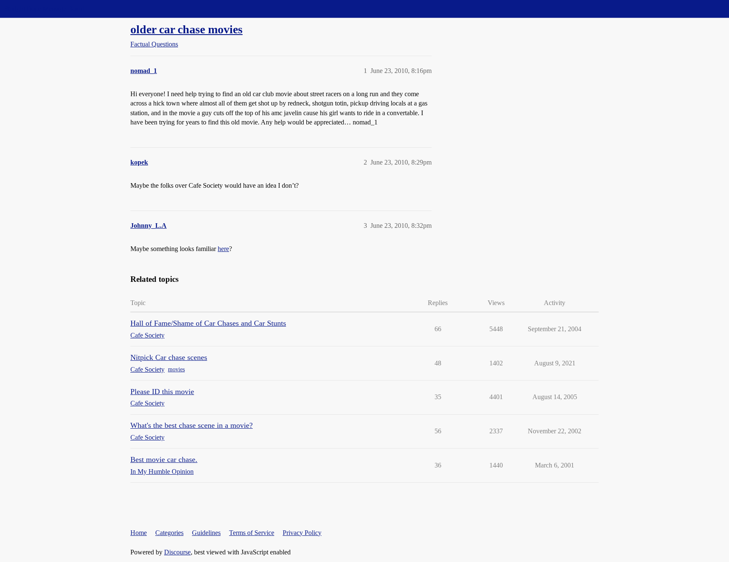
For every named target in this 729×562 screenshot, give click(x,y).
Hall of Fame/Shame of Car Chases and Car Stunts (208, 323)
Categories (169, 532)
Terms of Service (251, 532)
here (223, 248)
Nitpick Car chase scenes (168, 357)
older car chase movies (186, 29)
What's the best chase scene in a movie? (191, 425)
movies (176, 369)
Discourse (177, 552)
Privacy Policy (302, 532)
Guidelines (206, 532)
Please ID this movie (162, 391)
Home (138, 532)
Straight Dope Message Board (44, 8)
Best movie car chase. (163, 459)
